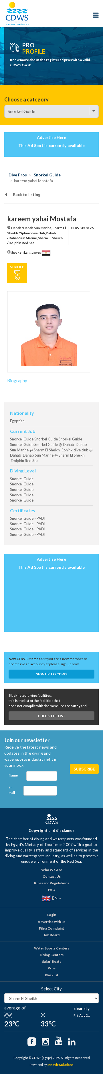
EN (54, 897)
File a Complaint (51, 928)
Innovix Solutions (60, 1065)
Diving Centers (52, 955)
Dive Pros (18, 174)
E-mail (12, 790)
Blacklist (51, 975)
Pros (52, 968)
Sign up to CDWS (51, 674)
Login (51, 915)
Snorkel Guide (47, 174)
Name (13, 775)
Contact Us (52, 876)
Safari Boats (51, 961)
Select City (51, 988)
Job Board (51, 935)
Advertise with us (51, 922)
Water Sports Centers (51, 948)
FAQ (51, 890)
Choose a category (26, 99)
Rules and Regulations (51, 883)
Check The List (52, 716)
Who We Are (51, 870)
